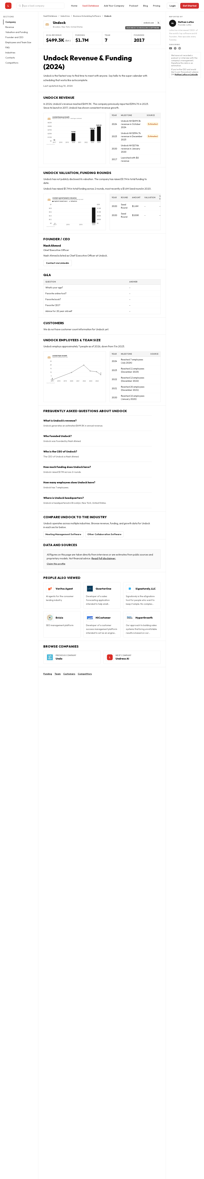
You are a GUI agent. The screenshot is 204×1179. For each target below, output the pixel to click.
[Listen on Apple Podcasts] (179, 48)
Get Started (189, 5)
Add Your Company (114, 5)
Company (10, 22)
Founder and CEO (14, 37)
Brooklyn (57, 27)
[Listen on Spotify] (175, 48)
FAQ (7, 47)
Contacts (10, 57)
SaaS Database (90, 5)
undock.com (149, 23)
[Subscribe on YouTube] (170, 48)
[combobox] (42, 5)
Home (74, 5)
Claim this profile (56, 563)
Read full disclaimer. (103, 558)
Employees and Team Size (18, 42)
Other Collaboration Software (104, 534)
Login (173, 5)
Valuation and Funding (16, 32)
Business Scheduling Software (87, 16)
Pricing (156, 5)
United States (77, 27)
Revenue (9, 27)
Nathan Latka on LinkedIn (186, 74)
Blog (145, 5)
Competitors (11, 62)
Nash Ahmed (52, 245)
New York (66, 27)
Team (58, 673)
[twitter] (158, 23)
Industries (10, 52)
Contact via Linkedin (57, 263)
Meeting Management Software (63, 534)
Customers (69, 673)
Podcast (133, 5)
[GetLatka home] (8, 6)
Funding (47, 673)
